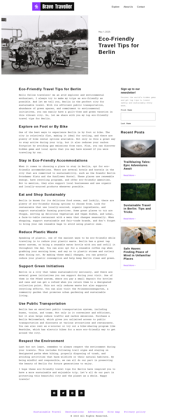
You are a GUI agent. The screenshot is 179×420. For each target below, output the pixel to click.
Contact (141, 7)
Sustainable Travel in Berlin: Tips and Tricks (137, 209)
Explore (115, 7)
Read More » (129, 175)
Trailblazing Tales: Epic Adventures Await (137, 165)
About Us (128, 7)
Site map (114, 412)
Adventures (95, 412)
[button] (54, 393)
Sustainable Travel (47, 412)
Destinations (74, 412)
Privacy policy (135, 412)
